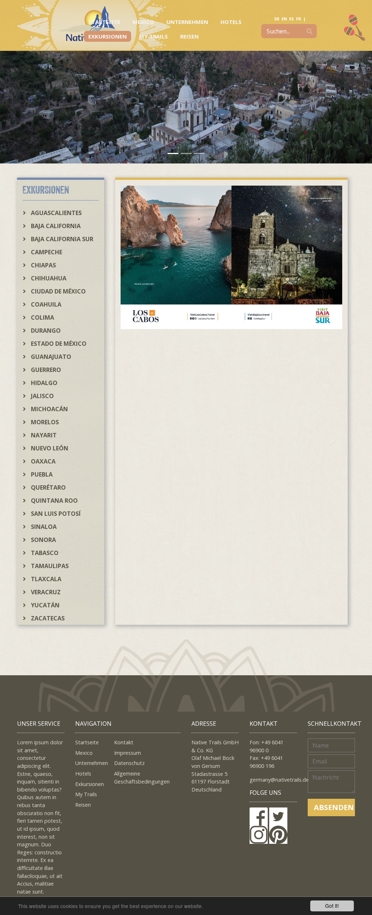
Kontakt (123, 742)
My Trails (153, 36)
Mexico (143, 21)
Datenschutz (129, 763)
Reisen (189, 36)
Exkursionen (107, 36)
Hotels (231, 21)
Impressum (127, 752)
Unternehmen (187, 21)
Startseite (104, 21)
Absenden (334, 807)
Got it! (332, 905)
